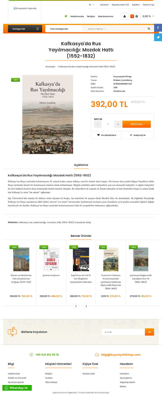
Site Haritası (51, 382)
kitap (88, 222)
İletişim (48, 373)
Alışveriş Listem (127, 382)
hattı (59, 222)
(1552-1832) (68, 222)
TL (90, 4)
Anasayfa (50, 66)
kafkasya (23, 222)
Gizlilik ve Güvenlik (17, 377)
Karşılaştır (140, 135)
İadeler (49, 377)
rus (30, 222)
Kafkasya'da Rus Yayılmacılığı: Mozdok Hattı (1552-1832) (87, 66)
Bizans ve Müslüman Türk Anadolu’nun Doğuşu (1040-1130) (21, 279)
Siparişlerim (126, 377)
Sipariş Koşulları (16, 382)
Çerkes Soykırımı (51, 275)
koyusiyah (80, 222)
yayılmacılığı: (39, 222)
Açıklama (81, 165)
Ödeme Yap (148, 4)
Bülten (123, 386)
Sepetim (136, 4)
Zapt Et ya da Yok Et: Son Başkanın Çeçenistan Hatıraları (81, 279)
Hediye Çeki (89, 373)
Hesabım (104, 4)
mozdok (51, 222)
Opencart (72, 392)
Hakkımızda (14, 373)
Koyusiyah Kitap (122, 76)
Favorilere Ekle (108, 135)
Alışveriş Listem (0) (120, 4)
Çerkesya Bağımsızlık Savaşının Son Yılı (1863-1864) (141, 279)
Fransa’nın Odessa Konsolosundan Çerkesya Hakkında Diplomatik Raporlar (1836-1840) (111, 282)
